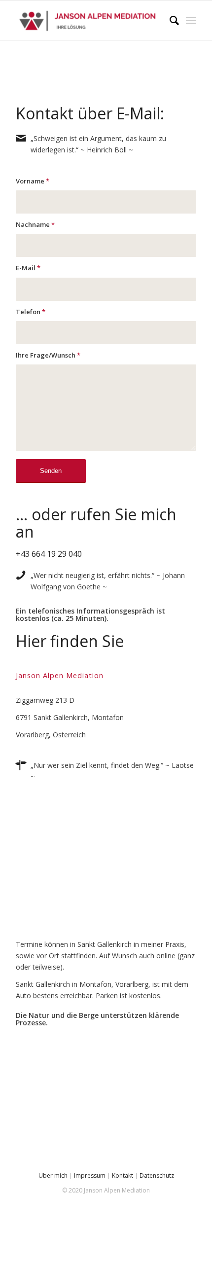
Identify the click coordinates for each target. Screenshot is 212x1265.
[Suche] (169, 20)
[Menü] (191, 20)
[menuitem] (169, 20)
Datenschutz (157, 1175)
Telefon (30, 311)
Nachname (35, 224)
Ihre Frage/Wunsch (48, 355)
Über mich (53, 1175)
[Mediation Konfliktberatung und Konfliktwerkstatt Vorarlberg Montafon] (88, 20)
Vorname (32, 181)
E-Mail (28, 267)
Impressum (90, 1175)
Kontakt (122, 1175)
